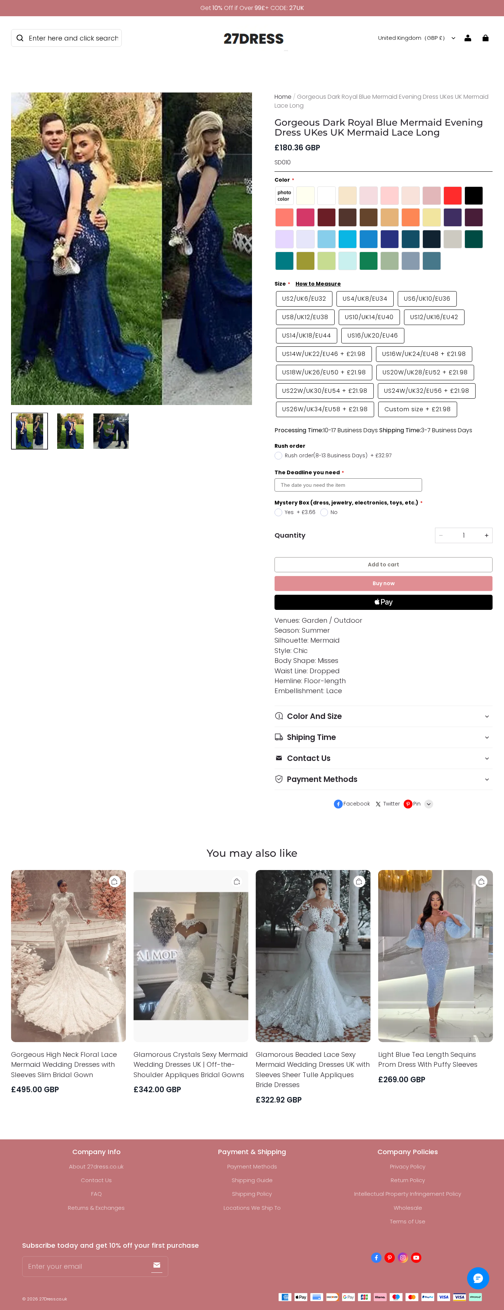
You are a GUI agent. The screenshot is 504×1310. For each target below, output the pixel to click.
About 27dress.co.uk (96, 1166)
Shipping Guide (252, 1180)
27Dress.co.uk (53, 1299)
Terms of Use (407, 1221)
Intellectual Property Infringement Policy (407, 1194)
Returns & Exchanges (96, 1208)
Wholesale (408, 1208)
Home (283, 96)
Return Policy (408, 1180)
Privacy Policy (407, 1166)
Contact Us (96, 1180)
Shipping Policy (252, 1194)
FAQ (96, 1194)
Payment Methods (252, 1166)
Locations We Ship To (252, 1208)
